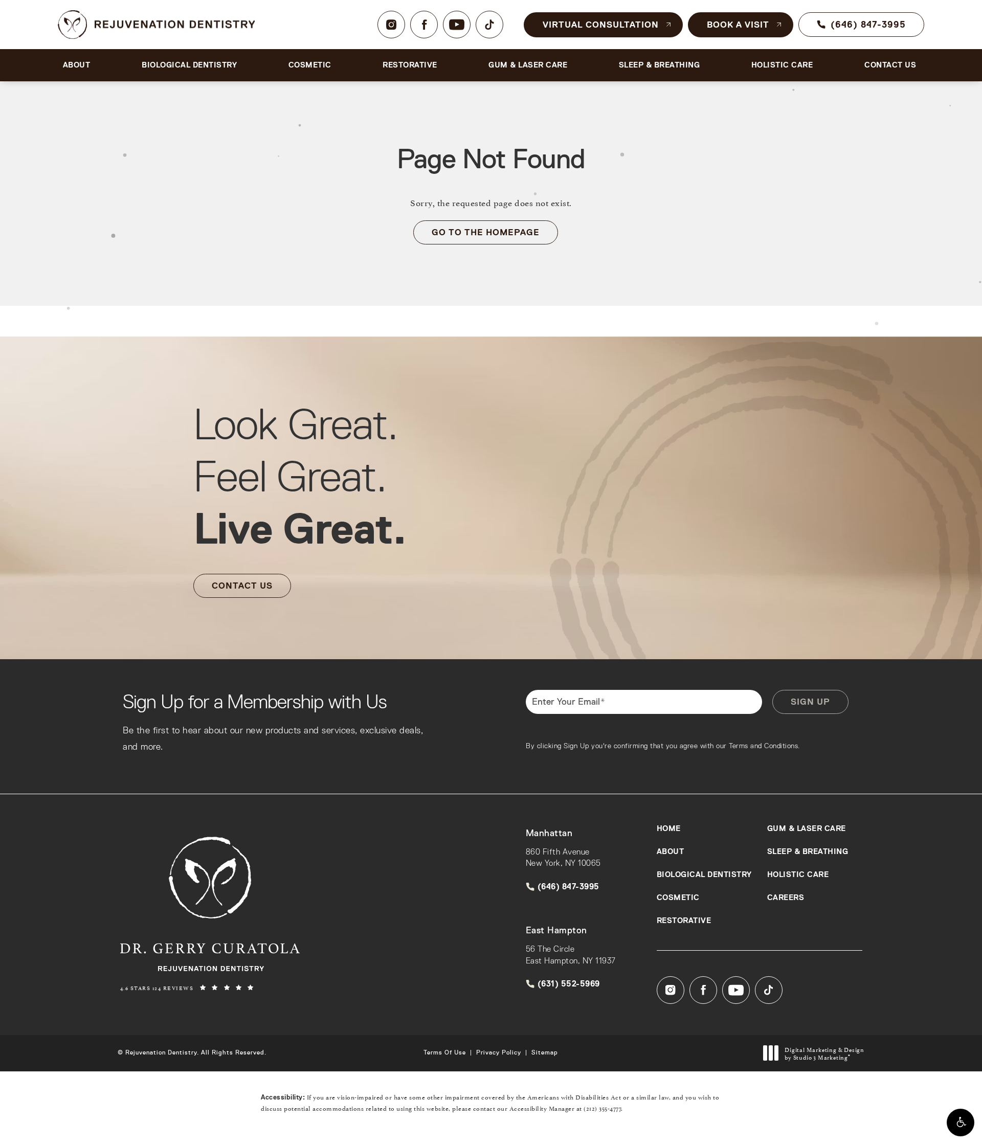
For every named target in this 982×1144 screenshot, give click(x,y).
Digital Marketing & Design (824, 1053)
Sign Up (810, 702)
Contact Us (242, 585)
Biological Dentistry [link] (189, 65)
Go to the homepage (486, 232)
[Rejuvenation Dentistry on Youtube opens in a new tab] (457, 24)
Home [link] (669, 829)
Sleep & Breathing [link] (659, 65)
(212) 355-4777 (602, 1108)
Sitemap (544, 1052)
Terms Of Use (444, 1052)
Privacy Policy (498, 1052)
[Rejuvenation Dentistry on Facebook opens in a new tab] (424, 24)
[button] (960, 1122)
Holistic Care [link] (782, 65)
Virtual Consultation (601, 24)
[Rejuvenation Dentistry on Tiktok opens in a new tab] (489, 24)
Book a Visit (738, 24)
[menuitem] (391, 24)
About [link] (77, 65)
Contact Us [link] (890, 65)
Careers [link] (786, 898)
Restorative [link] (410, 65)
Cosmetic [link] (309, 65)
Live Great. (299, 476)
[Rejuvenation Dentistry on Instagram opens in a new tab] (391, 24)
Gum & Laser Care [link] (527, 65)
